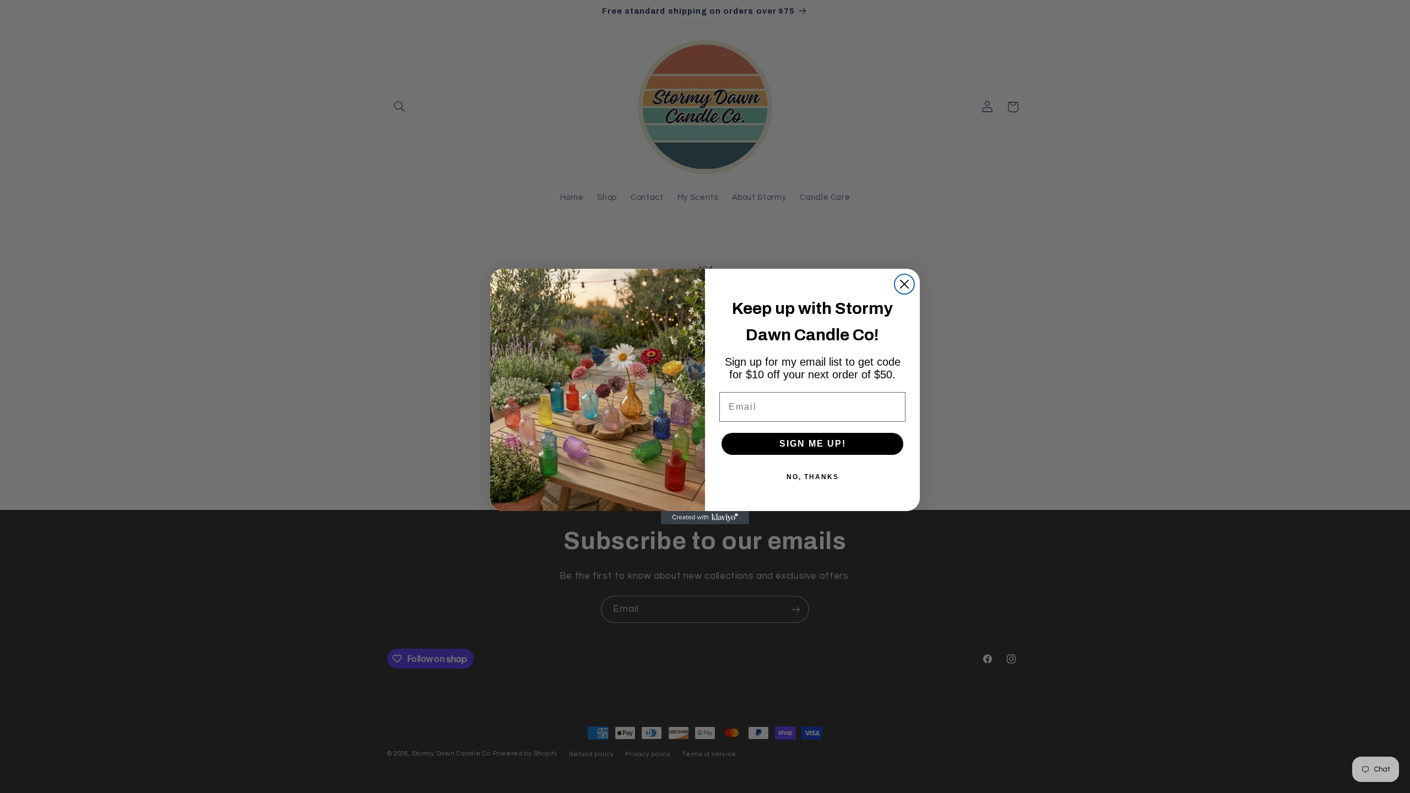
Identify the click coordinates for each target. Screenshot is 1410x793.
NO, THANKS (813, 477)
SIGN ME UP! (812, 443)
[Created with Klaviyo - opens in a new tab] (705, 517)
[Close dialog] (904, 284)
